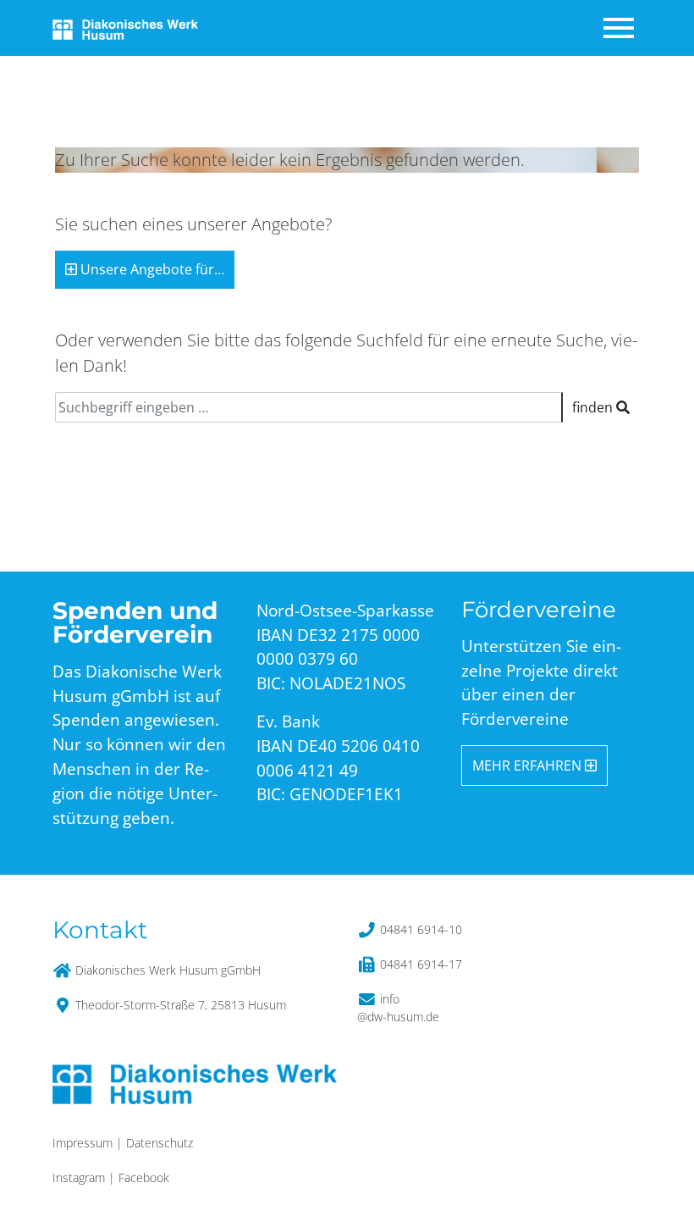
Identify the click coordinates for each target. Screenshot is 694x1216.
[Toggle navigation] (620, 28)
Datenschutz (159, 1143)
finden (594, 407)
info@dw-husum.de (398, 1008)
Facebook (143, 1177)
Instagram (78, 1177)
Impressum (82, 1143)
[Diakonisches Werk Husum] (125, 27)
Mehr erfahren (528, 765)
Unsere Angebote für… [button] (150, 269)
